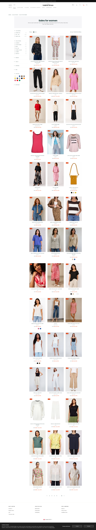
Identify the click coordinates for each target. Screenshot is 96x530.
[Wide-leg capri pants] (37, 379)
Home (10, 14)
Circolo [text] (55, 254)
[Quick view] (44, 59)
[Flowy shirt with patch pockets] (55, 473)
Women (10, 4)
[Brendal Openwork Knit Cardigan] (55, 80)
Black (71, 192)
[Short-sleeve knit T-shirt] (37, 111)
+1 (77, 293)
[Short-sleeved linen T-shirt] (74, 275)
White (35, 363)
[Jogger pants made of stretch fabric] (37, 80)
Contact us (10, 508)
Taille (16, 61)
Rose (38, 328)
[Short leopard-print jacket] (55, 209)
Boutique (17, 84)
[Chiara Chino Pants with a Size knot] (74, 379)
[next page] (64, 496)
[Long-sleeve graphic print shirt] (74, 142)
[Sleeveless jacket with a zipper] (37, 442)
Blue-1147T (74, 259)
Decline (88, 526)
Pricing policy (37, 512)
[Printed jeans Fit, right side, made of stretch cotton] (55, 48)
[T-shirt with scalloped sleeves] (55, 344)
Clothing (27, 7)
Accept (77, 526)
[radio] (33, 32)
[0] (83, 5)
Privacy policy (37, 510)
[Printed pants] (37, 174)
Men (14, 4)
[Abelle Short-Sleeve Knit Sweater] (37, 240)
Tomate (75, 294)
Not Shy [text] (37, 254)
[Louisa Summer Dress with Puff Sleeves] (74, 80)
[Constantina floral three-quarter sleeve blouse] (37, 48)
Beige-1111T (72, 259)
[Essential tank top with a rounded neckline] (37, 142)
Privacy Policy (52, 527)
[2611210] (55, 310)
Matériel (17, 65)
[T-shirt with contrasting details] (74, 442)
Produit (17, 57)
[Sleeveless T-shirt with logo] (74, 410)
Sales (14, 7)
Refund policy (37, 508)
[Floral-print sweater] (37, 473)
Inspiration (49, 7)
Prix (16, 69)
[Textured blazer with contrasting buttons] (74, 240)
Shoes (43, 7)
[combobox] (76, 32)
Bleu (40, 328)
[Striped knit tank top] (74, 209)
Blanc (69, 294)
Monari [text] (55, 223)
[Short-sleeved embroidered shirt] (74, 473)
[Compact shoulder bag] (74, 174)
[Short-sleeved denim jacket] (37, 209)
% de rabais (18, 30)
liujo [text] (37, 426)
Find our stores (64, 510)
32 (61, 495)
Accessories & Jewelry (35, 7)
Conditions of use (64, 512)
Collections (20, 7)
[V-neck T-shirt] (55, 142)
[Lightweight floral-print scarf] (37, 275)
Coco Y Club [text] (37, 223)
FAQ (9, 512)
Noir (71, 294)
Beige (73, 294)
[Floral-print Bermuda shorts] (74, 344)
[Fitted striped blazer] (55, 240)
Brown (39, 363)
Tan (73, 192)
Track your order (11, 514)
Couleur (17, 73)
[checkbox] (20, 32)
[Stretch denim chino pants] (74, 48)
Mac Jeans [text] (55, 63)
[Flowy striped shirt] (55, 111)
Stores (54, 7)
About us (62, 508)
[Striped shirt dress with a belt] (74, 310)
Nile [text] (37, 290)
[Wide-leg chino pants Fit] (55, 410)
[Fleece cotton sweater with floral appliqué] (37, 410)
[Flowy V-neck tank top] (37, 344)
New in (10, 7)
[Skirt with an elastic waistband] (55, 275)
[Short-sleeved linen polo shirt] (37, 310)
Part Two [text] (37, 63)
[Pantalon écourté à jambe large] (55, 379)
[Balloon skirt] (55, 174)
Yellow (75, 192)
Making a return (11, 510)
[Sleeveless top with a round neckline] (74, 111)
